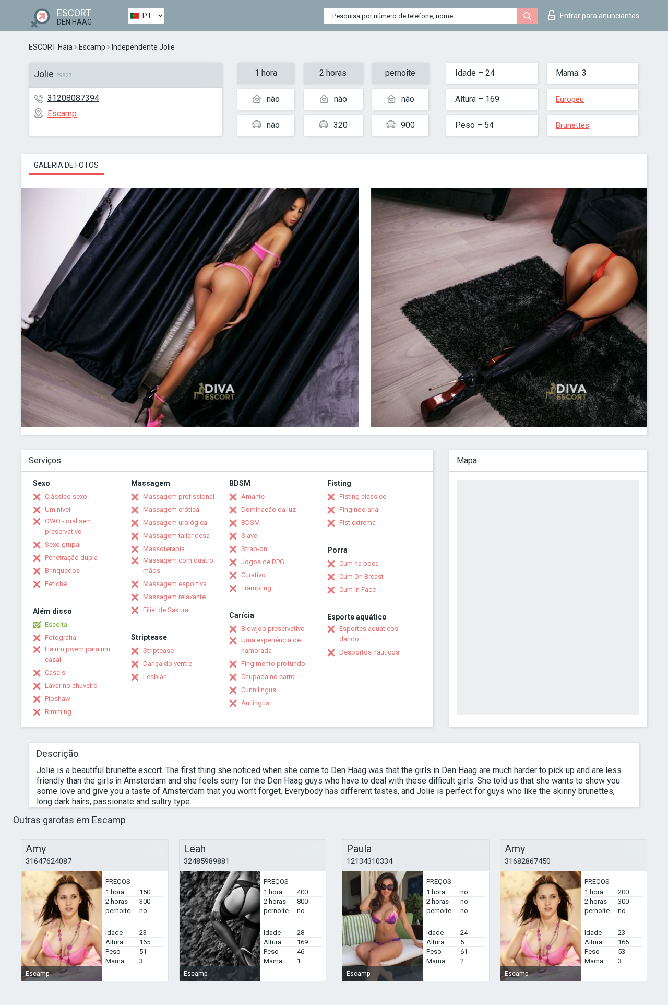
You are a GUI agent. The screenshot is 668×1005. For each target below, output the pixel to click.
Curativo (253, 575)
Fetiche (56, 584)
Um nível (57, 509)
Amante (253, 496)
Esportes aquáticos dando (368, 634)
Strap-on (254, 549)
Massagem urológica (175, 523)
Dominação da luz (268, 509)
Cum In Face (357, 589)
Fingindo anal (359, 509)
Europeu (570, 99)
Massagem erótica (171, 509)
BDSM (250, 523)
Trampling (256, 588)
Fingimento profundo (273, 664)
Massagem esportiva (175, 584)
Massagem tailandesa (176, 536)
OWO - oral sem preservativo (68, 526)
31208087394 (73, 98)
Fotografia (60, 637)
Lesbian (155, 677)
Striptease (158, 651)
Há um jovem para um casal (77, 654)
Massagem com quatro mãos (178, 565)
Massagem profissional (178, 496)
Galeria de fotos (66, 165)
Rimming (58, 712)
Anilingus (255, 703)
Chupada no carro (268, 677)
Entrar (599, 15)
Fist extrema (357, 523)
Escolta (56, 624)
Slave (249, 536)
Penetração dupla (71, 558)
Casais (55, 672)
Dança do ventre (167, 664)
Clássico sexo (66, 496)
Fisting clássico (363, 496)
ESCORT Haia (51, 47)
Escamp (92, 47)
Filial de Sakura (165, 610)
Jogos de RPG (262, 562)
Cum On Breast (361, 576)
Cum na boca (359, 563)
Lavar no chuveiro (71, 686)
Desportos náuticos (369, 652)
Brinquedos (62, 571)
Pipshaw (57, 699)
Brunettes (572, 125)
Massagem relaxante (174, 597)
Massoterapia (164, 549)
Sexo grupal (63, 544)
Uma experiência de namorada (271, 645)
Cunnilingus (258, 690)
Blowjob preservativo (273, 629)
